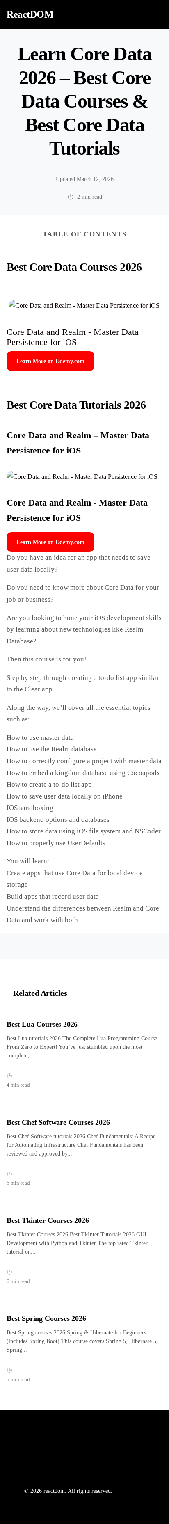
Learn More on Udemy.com (50, 361)
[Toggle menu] (153, 14)
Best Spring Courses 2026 (46, 1318)
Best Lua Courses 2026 (42, 1024)
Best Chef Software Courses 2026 (58, 1122)
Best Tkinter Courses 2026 (48, 1220)
